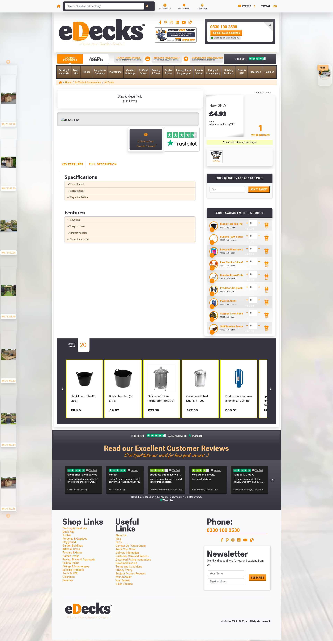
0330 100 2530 (223, 26)
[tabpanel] (240, 32)
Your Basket (123, 580)
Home (68, 82)
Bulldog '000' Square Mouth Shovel (241, 236)
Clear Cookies (124, 584)
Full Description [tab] (103, 164)
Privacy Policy (124, 570)
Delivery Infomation (127, 552)
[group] (8, 96)
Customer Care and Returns (132, 556)
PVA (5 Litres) (228, 300)
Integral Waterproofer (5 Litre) (238, 249)
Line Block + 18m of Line (234, 262)
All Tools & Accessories (88, 82)
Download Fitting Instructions (133, 559)
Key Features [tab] (72, 164)
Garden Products (70, 59)
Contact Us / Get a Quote (131, 545)
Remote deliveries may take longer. (239, 142)
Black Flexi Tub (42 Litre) (235, 224)
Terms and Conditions (129, 566)
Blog (118, 538)
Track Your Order (126, 549)
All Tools (109, 82)
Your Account (123, 577)
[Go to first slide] (121, 141)
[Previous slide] (62, 141)
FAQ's (119, 542)
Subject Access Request (131, 573)
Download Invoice (126, 563)
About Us (121, 535)
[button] (64, 72)
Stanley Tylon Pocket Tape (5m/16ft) (241, 313)
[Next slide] (8, 514)
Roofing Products (96, 59)
